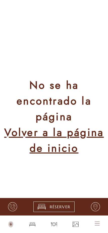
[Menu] (97, 223)
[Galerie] (75, 224)
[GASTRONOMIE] (54, 224)
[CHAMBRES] (32, 224)
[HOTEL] (11, 224)
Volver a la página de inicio (54, 140)
